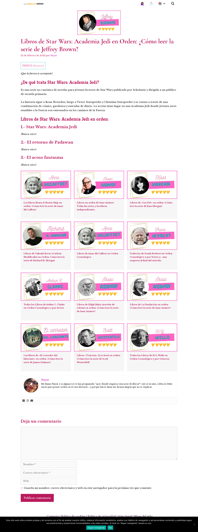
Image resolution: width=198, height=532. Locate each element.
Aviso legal (125, 516)
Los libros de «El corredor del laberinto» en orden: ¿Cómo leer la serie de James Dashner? (43, 359)
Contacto (53, 516)
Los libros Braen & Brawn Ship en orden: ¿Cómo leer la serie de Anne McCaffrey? (43, 206)
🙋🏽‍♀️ (142, 4)
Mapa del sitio (143, 516)
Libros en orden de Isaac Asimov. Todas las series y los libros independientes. (95, 206)
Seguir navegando (96, 527)
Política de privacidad (102, 516)
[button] (165, 4)
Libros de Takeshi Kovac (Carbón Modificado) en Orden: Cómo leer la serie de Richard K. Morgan (44, 257)
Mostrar (38, 65)
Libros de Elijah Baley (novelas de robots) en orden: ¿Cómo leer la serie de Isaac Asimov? (98, 308)
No (110, 527)
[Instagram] (27, 400)
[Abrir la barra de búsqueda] (172, 4)
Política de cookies (73, 516)
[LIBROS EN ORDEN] (34, 4)
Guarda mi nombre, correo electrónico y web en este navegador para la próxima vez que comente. (88, 488)
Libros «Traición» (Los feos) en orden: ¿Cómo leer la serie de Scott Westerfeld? (98, 359)
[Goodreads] (23, 400)
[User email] (31, 400)
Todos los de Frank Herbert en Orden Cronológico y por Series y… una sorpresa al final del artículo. (151, 257)
